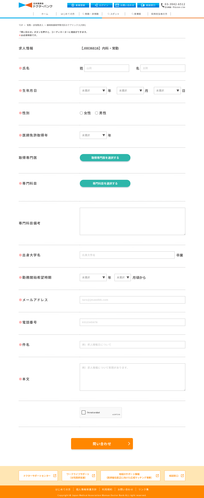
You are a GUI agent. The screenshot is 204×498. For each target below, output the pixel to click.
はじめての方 (68, 13)
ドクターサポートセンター (37, 475)
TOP (21, 25)
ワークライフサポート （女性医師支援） (77, 475)
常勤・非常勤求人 (35, 25)
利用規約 (107, 489)
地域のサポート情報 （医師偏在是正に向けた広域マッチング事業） (129, 475)
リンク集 (143, 489)
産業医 (137, 13)
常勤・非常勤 (92, 13)
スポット (114, 13)
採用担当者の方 (159, 13)
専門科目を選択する (105, 183)
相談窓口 (173, 475)
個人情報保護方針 (86, 489)
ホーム (44, 13)
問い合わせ (102, 443)
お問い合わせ (125, 489)
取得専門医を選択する (105, 158)
